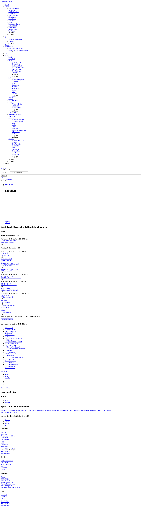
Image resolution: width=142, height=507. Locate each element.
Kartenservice (16, 107)
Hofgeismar (12, 17)
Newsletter (15, 146)
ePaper (3, 498)
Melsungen (12, 20)
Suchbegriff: (6, 172)
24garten (15, 81)
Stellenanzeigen (5, 480)
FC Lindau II (5, 307)
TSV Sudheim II (6, 302)
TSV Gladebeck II (6, 266)
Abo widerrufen (6, 453)
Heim (6, 376)
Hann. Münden (13, 15)
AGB (14, 153)
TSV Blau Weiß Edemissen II (10, 264)
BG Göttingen (16, 71)
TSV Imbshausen (6, 295)
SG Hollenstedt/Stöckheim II (9, 290)
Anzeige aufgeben (17, 121)
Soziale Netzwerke (6, 464)
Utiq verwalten (5, 439)
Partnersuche (16, 128)
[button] (3, 388)
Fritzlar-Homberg (14, 12)
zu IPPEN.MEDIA (6, 179)
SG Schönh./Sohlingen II (8, 241)
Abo (6, 425)
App (2, 466)
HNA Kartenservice (7, 461)
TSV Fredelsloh (6, 255)
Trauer (14, 126)
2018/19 (7, 402)
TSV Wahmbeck (6, 312)
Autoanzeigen (5, 479)
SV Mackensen (5, 288)
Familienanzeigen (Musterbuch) (10, 487)
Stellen (14, 123)
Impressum (15, 149)
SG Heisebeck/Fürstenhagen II (10, 269)
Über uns (7, 420)
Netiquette (15, 154)
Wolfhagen (12, 31)
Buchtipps (15, 85)
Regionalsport (16, 64)
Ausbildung (4, 446)
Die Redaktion (16, 144)
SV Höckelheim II (6, 260)
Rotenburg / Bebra (14, 24)
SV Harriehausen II (7, 297)
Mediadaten (16, 132)
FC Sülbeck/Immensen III (9, 285)
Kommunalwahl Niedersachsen (18, 50)
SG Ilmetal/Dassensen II (8, 242)
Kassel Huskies (17, 66)
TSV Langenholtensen (8, 306)
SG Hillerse (4, 311)
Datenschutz (16, 151)
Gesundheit (15, 88)
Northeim (11, 22)
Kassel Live (4, 462)
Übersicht (4, 495)
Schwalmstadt (13, 26)
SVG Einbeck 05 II (7, 276)
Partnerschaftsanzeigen (8, 484)
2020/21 (7, 400)
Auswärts (7, 378)
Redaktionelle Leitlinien (8, 436)
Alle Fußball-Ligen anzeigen (9, 412)
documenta (15, 106)
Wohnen (14, 93)
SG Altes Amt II (6, 283)
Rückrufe (11, 41)
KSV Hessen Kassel (18, 67)
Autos (14, 125)
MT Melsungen (17, 69)
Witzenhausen (13, 29)
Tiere (13, 92)
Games (14, 86)
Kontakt (14, 133)
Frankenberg (12, 10)
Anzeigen (8, 423)
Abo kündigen (5, 451)
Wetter (3, 469)
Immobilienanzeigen (7, 482)
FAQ (13, 147)
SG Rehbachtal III (6, 271)
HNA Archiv (5, 500)
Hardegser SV (5, 300)
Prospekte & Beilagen (19, 130)
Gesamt (7, 374)
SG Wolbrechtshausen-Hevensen (11, 278)
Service (7, 421)
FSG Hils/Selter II (6, 259)
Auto (13, 83)
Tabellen (15, 73)
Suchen (4, 175)
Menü (2, 168)
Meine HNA (5, 496)
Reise (14, 90)
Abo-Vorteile (5, 502)
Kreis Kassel (12, 19)
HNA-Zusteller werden (8, 448)
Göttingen (12, 13)
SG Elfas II (4, 253)
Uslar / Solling (13, 27)
